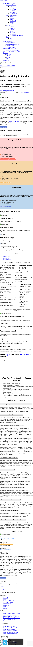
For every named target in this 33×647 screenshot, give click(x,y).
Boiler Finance (13, 40)
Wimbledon (12, 22)
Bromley (12, 7)
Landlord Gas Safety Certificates (11, 51)
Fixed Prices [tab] (6, 258)
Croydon (12, 6)
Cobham (12, 29)
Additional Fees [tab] (7, 259)
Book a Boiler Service (5, 206)
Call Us (2, 90)
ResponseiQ (24, 639)
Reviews (8, 54)
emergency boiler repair (14, 121)
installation (24, 354)
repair (8, 354)
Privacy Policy (7, 603)
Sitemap (5, 608)
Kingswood (13, 34)
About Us (8, 56)
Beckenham (13, 9)
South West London (11, 15)
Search (2, 70)
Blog (7, 58)
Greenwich (12, 10)
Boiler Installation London (9, 615)
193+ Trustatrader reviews (6, 544)
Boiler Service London (9, 3)
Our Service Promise (8, 602)
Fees (7, 37)
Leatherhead (13, 32)
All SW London (14, 23)
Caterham (12, 28)
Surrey (8, 25)
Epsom (11, 31)
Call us (2, 586)
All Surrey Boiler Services (16, 35)
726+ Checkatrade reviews (7, 538)
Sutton (11, 16)
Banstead (12, 26)
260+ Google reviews (5, 549)
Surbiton (12, 18)
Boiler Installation (7, 41)
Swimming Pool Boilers (12, 44)
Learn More (3, 578)
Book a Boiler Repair (5, 182)
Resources (5, 53)
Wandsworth (13, 21)
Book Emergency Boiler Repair (8, 159)
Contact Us (6, 60)
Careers (8, 57)
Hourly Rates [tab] (6, 256)
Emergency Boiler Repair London (11, 616)
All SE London (13, 13)
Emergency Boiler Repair (9, 48)
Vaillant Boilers (10, 45)
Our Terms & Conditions (9, 600)
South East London (11, 5)
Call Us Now (3, 127)
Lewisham (12, 12)
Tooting (12, 19)
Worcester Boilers (10, 47)
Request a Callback (9, 90)
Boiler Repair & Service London (11, 613)
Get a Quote (3, 374)
